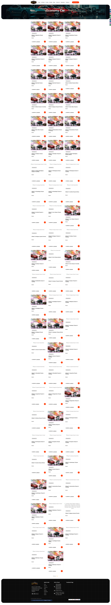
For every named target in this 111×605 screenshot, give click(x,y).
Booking (50, 2)
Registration (63, 2)
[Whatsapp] (38, 594)
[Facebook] (32, 594)
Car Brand (43, 2)
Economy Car (34, 33)
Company (67, 2)
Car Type (47, 2)
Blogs (54, 2)
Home (39, 2)
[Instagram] (36, 594)
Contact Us (58, 2)
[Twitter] (34, 594)
